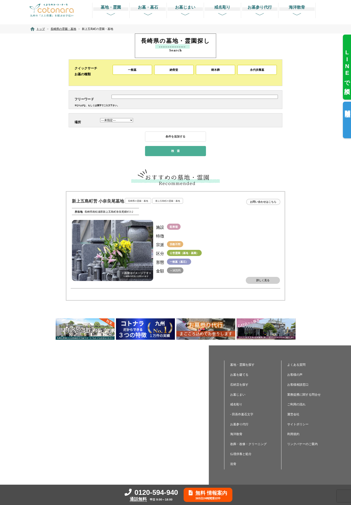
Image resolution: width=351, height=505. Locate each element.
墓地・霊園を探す (242, 364)
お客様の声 (294, 374)
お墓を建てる (239, 374)
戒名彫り (236, 404)
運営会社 (293, 414)
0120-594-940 (156, 492)
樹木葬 (215, 69)
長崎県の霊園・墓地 (138, 201)
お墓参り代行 (239, 424)
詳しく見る (263, 280)
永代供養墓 (257, 69)
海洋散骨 (236, 434)
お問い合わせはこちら (263, 201)
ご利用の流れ (296, 404)
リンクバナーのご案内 (302, 444)
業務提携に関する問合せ (304, 394)
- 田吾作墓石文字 (241, 414)
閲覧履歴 (347, 107)
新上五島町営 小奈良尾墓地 (98, 201)
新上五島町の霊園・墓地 (167, 201)
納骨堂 (174, 69)
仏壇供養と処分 (240, 454)
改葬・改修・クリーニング (248, 444)
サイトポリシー (298, 424)
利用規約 (293, 434)
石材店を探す (239, 384)
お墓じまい (237, 394)
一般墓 (132, 69)
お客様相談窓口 (298, 384)
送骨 (233, 464)
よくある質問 (296, 364)
